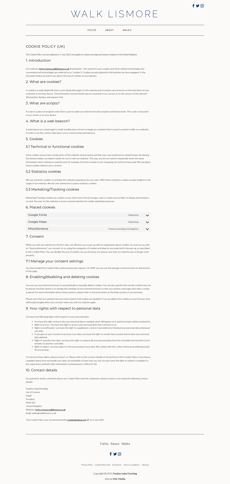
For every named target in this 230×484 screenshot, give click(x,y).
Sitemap (145, 465)
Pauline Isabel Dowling (125, 473)
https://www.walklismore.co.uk (54, 68)
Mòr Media (119, 478)
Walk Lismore (115, 13)
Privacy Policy (87, 465)
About (109, 30)
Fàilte (92, 30)
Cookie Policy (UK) (102, 465)
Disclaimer (116, 465)
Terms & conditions (131, 465)
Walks (127, 30)
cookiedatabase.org (76, 419)
